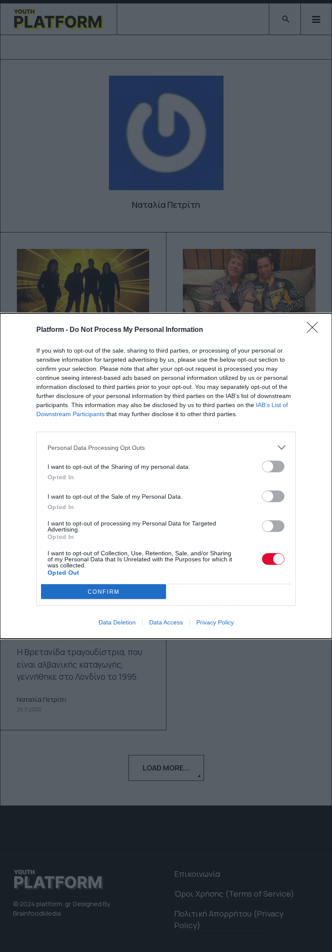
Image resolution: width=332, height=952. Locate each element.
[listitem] (166, 447)
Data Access (166, 622)
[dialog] (166, 476)
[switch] (273, 466)
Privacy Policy (215, 622)
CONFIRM (104, 592)
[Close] (315, 330)
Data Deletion (117, 622)
